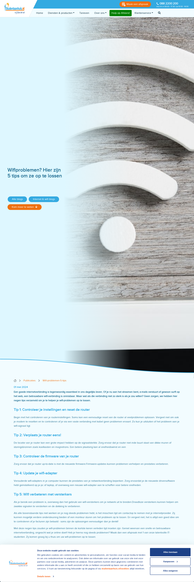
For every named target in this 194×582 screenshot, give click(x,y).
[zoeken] (159, 13)
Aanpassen (168, 561)
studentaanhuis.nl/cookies (115, 568)
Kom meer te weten (23, 207)
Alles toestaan (170, 552)
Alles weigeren (170, 570)
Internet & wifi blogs (44, 199)
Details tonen (43, 576)
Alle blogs (17, 199)
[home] (15, 380)
